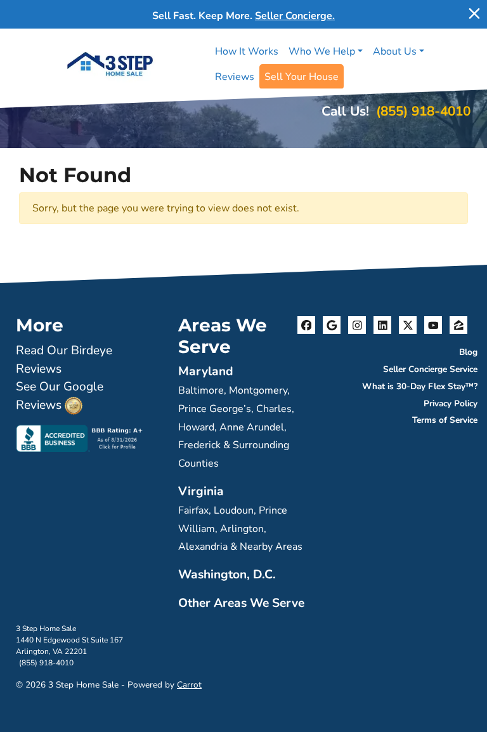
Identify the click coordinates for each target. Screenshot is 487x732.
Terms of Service (444, 420)
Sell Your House (301, 77)
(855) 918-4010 (423, 111)
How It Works (246, 51)
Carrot (189, 685)
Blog (468, 352)
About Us (395, 51)
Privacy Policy (450, 403)
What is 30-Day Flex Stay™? (419, 386)
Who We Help (322, 51)
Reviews (234, 77)
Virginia (201, 491)
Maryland (205, 371)
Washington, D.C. (227, 574)
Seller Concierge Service (430, 369)
